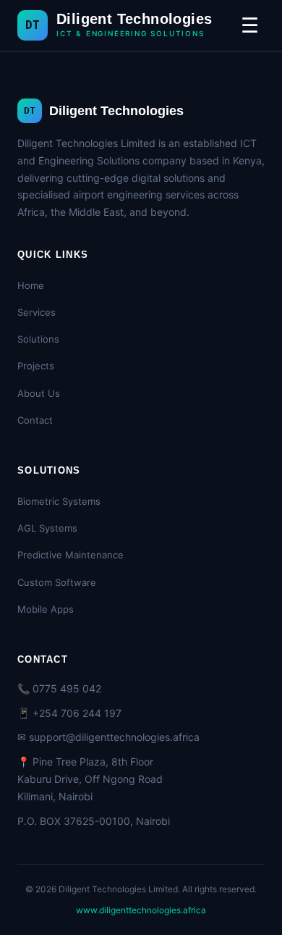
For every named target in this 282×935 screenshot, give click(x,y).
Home (30, 285)
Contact (35, 420)
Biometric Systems (59, 501)
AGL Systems (47, 528)
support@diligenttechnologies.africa (114, 737)
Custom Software (56, 582)
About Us (38, 393)
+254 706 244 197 (77, 713)
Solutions (38, 339)
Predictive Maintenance (70, 555)
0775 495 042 (67, 688)
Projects (35, 366)
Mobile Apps (45, 609)
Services (36, 312)
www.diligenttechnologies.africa (141, 910)
